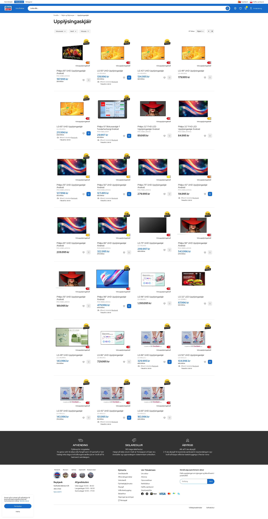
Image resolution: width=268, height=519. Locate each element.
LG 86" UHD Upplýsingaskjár (110, 355)
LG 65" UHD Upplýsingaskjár (70, 126)
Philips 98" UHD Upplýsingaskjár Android (192, 244)
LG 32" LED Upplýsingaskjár (191, 296)
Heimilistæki (8, 2)
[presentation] (19, 8)
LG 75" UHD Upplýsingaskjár (151, 243)
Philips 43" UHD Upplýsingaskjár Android (192, 186)
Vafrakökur (210, 508)
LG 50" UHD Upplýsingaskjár (191, 355)
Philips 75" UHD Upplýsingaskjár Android (152, 186)
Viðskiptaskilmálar (195, 508)
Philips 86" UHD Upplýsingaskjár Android (111, 244)
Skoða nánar (24, 501)
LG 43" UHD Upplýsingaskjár (151, 70)
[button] (227, 8)
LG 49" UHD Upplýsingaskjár (191, 70)
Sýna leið (57, 492)
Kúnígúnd (29, 2)
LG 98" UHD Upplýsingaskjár (151, 296)
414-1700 (57, 489)
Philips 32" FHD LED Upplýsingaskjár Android (148, 127)
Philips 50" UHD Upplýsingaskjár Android (111, 186)
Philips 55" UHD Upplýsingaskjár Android (71, 186)
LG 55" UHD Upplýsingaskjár (110, 70)
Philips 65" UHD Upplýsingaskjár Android (71, 72)
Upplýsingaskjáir (83, 15)
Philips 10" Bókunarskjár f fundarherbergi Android (108, 127)
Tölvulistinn (19, 2)
